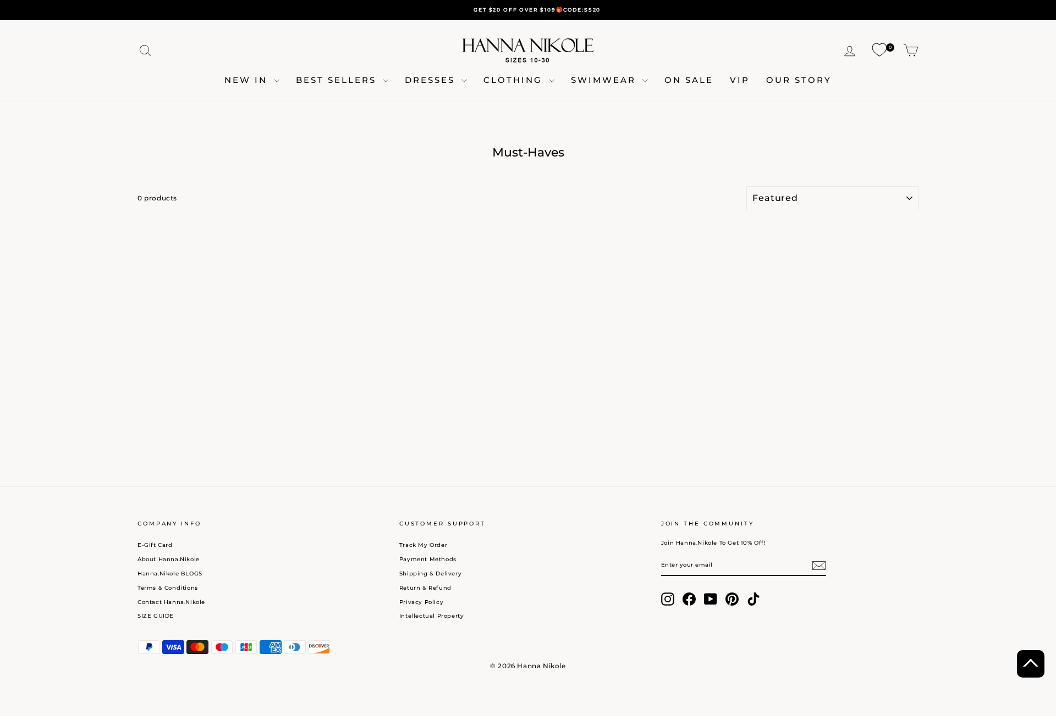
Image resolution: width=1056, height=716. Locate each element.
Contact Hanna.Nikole (171, 602)
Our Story (799, 80)
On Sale (688, 80)
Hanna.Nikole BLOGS (170, 573)
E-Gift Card (155, 545)
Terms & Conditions (168, 587)
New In (247, 80)
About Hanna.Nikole (169, 559)
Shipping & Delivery (430, 573)
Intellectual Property (431, 615)
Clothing (514, 80)
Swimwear (605, 80)
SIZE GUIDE (156, 615)
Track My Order (423, 545)
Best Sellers (338, 80)
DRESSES (432, 80)
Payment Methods (428, 559)
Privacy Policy (421, 602)
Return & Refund (425, 587)
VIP (740, 80)
